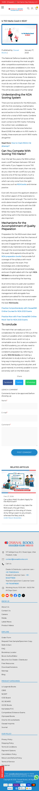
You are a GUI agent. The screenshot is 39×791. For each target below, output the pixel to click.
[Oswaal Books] (16, 9)
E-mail (4, 413)
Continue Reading (13, 518)
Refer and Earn (2, 772)
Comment (6, 425)
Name (4, 401)
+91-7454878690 (12, 584)
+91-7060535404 (12, 572)
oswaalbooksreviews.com (18, 774)
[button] (28, 9)
